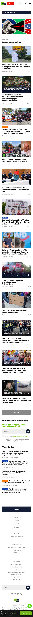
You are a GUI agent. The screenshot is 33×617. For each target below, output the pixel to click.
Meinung (16, 523)
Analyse (16, 520)
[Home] (3, 3)
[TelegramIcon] (11, 593)
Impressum (16, 561)
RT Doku (16, 553)
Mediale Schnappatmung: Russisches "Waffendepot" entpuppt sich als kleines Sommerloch (15, 463)
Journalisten (16, 579)
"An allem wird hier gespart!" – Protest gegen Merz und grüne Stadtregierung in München (14, 370)
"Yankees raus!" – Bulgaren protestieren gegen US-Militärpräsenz (12, 282)
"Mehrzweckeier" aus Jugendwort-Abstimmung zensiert (15, 311)
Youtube (16, 509)
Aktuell (16, 517)
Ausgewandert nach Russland (16, 547)
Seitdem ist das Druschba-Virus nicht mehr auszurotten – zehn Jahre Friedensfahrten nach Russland (16, 131)
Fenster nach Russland (16, 536)
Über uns (16, 569)
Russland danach (16, 544)
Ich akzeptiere (16, 436)
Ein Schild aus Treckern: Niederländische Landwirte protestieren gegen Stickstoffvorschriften (12, 98)
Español (26, 604)
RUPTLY (16, 533)
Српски (22, 605)
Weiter (16, 412)
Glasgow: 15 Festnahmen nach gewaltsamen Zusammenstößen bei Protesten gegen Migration (15, 340)
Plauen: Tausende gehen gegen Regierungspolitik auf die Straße (14, 160)
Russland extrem (16, 550)
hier (15, 613)
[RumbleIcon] (18, 593)
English (6, 604)
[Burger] (30, 3)
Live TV (10, 3)
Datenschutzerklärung (16, 564)
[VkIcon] (15, 593)
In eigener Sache (16, 577)
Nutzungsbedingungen (16, 567)
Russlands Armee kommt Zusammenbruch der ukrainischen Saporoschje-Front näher (14, 490)
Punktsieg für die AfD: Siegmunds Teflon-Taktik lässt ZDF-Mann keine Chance (14, 472)
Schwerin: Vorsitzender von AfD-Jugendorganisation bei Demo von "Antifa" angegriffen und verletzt (15, 252)
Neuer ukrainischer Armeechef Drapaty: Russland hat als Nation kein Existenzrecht (16, 400)
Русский (13, 604)
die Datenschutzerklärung (20, 436)
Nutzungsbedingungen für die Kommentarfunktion (16, 573)
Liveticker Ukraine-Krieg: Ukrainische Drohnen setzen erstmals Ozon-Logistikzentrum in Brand (15, 453)
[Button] (28, 431)
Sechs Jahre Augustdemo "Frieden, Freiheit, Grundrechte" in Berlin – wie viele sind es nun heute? (16, 222)
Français (14, 605)
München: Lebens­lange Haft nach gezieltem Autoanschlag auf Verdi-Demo (15, 189)
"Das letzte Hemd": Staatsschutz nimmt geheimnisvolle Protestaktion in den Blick (16, 67)
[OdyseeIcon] (21, 593)
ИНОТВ (16, 528)
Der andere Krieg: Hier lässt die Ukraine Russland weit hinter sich (16, 482)
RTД (16, 530)
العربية (20, 604)
